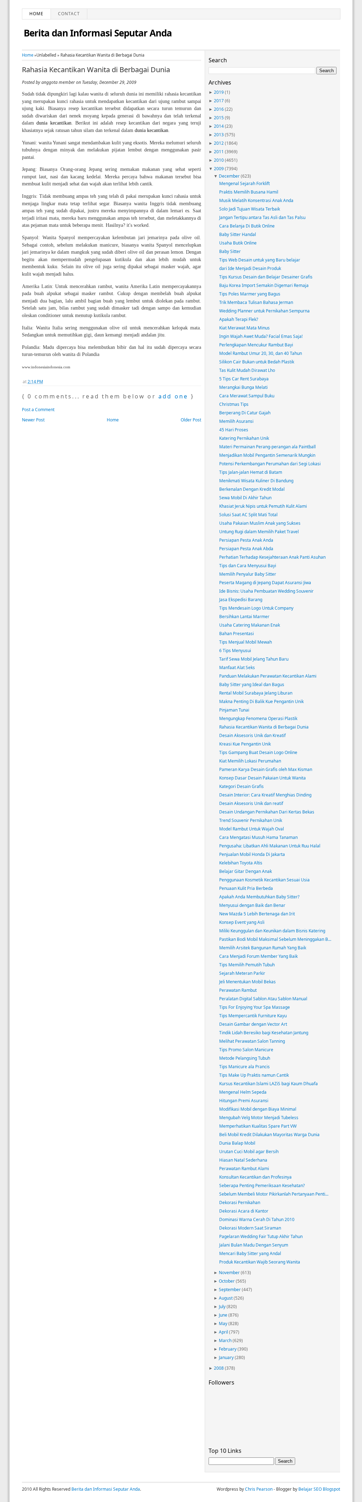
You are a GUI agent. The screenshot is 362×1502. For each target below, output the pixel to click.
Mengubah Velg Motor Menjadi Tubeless (258, 1118)
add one (173, 396)
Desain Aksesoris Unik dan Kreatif (252, 735)
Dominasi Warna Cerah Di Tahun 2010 (256, 1219)
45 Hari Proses (233, 430)
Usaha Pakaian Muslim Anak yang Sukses (259, 523)
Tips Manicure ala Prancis (244, 1067)
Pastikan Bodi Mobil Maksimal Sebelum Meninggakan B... (275, 939)
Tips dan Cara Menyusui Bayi (247, 566)
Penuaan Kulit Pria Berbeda (246, 888)
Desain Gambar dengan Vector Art (253, 1024)
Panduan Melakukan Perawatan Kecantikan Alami (267, 676)
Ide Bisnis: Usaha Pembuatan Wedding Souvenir (266, 591)
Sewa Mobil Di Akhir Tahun (245, 498)
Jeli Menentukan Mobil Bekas (247, 982)
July (222, 1307)
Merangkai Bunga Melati (243, 387)
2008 (219, 1368)
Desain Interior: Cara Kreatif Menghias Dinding (265, 795)
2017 (219, 101)
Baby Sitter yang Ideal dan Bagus (251, 684)
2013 (219, 135)
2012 (219, 143)
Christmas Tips (234, 404)
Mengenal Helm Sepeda (243, 1092)
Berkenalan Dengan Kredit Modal (252, 489)
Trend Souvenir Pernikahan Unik (250, 820)
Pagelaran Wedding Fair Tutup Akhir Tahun (261, 1236)
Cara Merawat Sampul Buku (246, 396)
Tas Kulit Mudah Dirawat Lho (247, 370)
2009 (219, 169)
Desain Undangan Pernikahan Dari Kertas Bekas (266, 812)
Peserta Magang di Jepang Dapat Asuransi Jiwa (265, 583)
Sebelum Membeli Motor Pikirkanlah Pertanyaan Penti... (273, 1194)
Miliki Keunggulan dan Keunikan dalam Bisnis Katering (272, 931)
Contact (69, 14)
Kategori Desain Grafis (241, 786)
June (223, 1315)
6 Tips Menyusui (235, 651)
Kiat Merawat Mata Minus (244, 328)
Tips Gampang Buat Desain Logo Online (258, 752)
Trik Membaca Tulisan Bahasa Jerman (256, 302)
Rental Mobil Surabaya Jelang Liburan (255, 693)
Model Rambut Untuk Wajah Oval (251, 829)
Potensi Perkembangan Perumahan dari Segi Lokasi (270, 464)
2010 (219, 160)
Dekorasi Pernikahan (239, 1202)
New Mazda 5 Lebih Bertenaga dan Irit (257, 914)
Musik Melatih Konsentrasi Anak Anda (256, 200)
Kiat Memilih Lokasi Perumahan (250, 761)
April (223, 1332)
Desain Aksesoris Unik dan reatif (251, 803)
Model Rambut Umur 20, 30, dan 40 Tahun (260, 353)
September (230, 1290)
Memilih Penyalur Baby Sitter (247, 574)
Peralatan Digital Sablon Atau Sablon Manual (263, 999)
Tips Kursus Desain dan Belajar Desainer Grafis (266, 277)
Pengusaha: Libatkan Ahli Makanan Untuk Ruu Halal (269, 846)
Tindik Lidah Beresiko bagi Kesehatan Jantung (263, 1033)
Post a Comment (38, 410)
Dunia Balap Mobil (237, 1143)
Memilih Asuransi (236, 421)
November (229, 1273)
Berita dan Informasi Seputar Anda (98, 33)
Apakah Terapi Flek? (238, 319)
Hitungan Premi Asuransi (243, 1101)
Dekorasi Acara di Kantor (243, 1211)
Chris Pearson (259, 1489)
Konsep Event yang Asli (241, 922)
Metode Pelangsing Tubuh (244, 1058)
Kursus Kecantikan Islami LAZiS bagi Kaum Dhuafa (268, 1084)
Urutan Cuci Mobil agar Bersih (249, 1152)
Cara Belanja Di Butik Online (247, 226)
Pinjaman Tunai (234, 710)
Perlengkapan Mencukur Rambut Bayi (256, 345)
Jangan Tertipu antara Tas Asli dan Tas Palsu (262, 217)
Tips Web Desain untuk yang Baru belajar (259, 260)
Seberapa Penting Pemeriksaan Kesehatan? (262, 1185)
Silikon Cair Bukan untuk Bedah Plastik (256, 362)
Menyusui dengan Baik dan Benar (252, 905)
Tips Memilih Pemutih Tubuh (247, 965)
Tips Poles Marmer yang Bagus (249, 294)
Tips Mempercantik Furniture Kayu (253, 1016)
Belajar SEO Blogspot (319, 1489)
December (229, 176)
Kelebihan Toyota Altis (240, 863)
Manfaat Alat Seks (237, 667)
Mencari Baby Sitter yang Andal (250, 1253)
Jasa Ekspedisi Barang (240, 600)
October (227, 1281)
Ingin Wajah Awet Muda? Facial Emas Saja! (261, 336)
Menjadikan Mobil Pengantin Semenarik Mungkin (267, 455)
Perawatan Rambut (238, 990)
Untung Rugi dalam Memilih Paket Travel (259, 532)
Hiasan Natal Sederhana (243, 1160)
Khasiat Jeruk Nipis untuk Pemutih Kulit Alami (263, 506)
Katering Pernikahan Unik (244, 438)
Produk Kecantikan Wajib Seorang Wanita (259, 1262)
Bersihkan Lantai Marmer (244, 617)
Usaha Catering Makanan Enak (249, 625)
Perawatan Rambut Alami (244, 1169)
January (226, 1357)
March (225, 1340)
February (228, 1349)
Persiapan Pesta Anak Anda (246, 540)
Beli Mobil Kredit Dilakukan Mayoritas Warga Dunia (269, 1135)
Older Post (191, 420)
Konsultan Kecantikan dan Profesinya (255, 1177)
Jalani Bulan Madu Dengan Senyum (253, 1245)
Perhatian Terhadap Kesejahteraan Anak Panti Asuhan (272, 557)
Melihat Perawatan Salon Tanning (252, 1041)
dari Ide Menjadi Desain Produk (250, 268)
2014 (219, 126)
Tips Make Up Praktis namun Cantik (254, 1075)
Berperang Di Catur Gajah (244, 413)
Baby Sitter (230, 251)
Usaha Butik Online (238, 243)
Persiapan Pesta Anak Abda (246, 549)
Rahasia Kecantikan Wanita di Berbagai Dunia (96, 69)
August (226, 1298)
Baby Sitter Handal (237, 234)
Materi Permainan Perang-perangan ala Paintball (267, 447)
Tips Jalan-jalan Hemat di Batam (250, 472)
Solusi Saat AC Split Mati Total (248, 515)
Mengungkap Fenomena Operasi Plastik (258, 718)
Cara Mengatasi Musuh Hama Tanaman (258, 837)
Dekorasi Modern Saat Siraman (250, 1228)
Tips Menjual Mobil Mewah (245, 642)
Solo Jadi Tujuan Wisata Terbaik (249, 209)
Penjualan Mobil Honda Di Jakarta (252, 854)
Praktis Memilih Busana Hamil (248, 192)
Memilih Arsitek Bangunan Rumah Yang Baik (262, 948)
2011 (219, 152)
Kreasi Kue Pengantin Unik (245, 744)
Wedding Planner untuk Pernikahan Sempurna (264, 311)
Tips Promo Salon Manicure (246, 1050)
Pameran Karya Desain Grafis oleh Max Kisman (265, 769)
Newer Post (33, 420)
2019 (219, 92)
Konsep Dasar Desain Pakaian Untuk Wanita (262, 778)
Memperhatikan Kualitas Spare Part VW (258, 1126)
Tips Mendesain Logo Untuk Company (256, 608)
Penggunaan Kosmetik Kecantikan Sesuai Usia (264, 880)
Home (36, 14)
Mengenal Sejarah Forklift (244, 183)
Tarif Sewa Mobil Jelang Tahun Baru (253, 659)
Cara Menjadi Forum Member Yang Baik (258, 956)
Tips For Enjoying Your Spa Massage (254, 1007)
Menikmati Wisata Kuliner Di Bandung (256, 481)
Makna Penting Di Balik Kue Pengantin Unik (261, 701)
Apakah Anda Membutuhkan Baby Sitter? (259, 897)
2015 (219, 118)
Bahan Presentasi (236, 634)
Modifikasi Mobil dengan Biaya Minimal (257, 1109)
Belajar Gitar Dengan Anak (245, 871)
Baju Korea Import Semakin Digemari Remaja (264, 285)
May (223, 1323)
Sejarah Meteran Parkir (242, 973)
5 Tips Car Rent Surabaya (244, 379)
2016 (219, 109)
